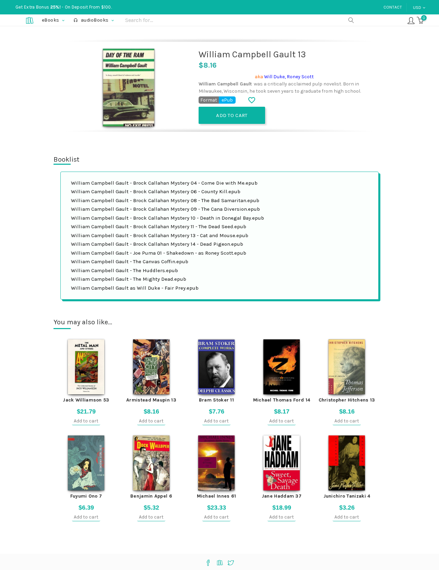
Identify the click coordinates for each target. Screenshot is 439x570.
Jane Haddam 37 (281, 496)
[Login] (411, 20)
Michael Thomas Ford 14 (281, 400)
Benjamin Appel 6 (151, 496)
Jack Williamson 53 (86, 400)
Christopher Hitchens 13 (347, 400)
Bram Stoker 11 (216, 400)
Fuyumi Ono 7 (86, 496)
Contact (392, 7)
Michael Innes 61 (216, 496)
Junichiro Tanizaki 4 (346, 496)
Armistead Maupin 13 (151, 400)
